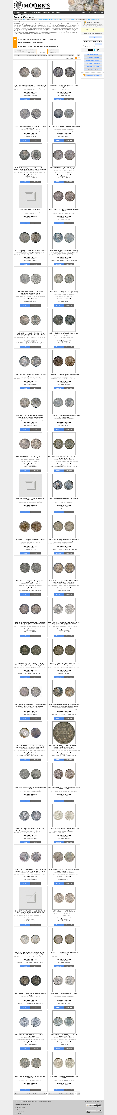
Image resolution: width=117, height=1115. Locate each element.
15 (35, 55)
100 (79, 55)
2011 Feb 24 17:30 (31, 51)
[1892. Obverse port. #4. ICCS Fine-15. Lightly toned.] (64, 72)
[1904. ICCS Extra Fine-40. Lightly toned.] (30, 444)
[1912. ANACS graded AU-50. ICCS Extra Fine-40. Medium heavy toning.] (64, 733)
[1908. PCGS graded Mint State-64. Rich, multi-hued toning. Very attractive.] (64, 568)
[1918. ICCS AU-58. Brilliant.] (64, 898)
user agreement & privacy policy (45, 1101)
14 (33, 55)
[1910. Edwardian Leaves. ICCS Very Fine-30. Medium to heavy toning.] (64, 650)
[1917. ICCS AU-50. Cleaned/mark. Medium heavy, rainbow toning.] (64, 857)
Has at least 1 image (90, 46)
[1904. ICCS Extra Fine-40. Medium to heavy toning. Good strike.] (64, 444)
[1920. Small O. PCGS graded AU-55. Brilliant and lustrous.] (64, 1022)
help (45, 12)
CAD (24, 19)
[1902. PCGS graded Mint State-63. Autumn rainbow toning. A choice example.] (30, 361)
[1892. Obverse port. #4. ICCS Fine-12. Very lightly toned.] (30, 113)
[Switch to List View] (79, 58)
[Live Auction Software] (94, 1106)
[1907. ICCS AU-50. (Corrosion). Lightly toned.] (30, 526)
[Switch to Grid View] (76, 58)
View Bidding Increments (93, 57)
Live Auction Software (96, 1107)
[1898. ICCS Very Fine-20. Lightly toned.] (64, 155)
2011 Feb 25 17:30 (42, 51)
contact (51, 12)
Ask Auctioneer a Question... (93, 75)
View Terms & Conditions (93, 66)
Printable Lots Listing (93, 69)
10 (70, 55)
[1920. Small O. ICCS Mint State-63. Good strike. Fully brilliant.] (30, 1022)
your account (37, 12)
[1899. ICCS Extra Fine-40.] (30, 196)
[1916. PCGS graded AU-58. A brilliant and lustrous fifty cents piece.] (64, 815)
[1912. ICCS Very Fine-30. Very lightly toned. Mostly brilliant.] (64, 774)
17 (41, 55)
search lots (26, 12)
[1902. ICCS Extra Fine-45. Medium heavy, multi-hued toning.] (64, 361)
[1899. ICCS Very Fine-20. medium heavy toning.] (64, 196)
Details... (25, 99)
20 (72, 55)
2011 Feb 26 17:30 (53, 51)
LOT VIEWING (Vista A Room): (92, 19)
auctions (17, 12)
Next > (61, 55)
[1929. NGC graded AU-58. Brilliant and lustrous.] (64, 1063)
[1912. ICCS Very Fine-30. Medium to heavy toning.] (30, 774)
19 (46, 55)
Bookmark (35, 99)
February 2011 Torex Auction (28, 14)
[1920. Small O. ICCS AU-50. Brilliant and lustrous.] (30, 1063)
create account (97, 12)
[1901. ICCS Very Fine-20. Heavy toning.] (64, 320)
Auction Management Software (94, 1113)
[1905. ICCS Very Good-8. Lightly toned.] (64, 485)
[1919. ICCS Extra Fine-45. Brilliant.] (64, 980)
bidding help (34, 1101)
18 (44, 55)
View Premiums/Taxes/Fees (92, 60)
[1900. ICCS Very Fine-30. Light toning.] (64, 279)
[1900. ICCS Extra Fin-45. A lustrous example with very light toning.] (30, 279)
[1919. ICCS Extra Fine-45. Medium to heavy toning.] (30, 980)
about (58, 12)
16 (38, 55)
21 (52, 55)
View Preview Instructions (93, 54)
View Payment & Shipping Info (93, 63)
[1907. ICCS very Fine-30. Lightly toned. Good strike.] (30, 568)
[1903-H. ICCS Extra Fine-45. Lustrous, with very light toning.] (64, 402)
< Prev (17, 55)
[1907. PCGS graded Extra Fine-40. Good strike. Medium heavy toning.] (64, 526)
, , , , (55, 19)
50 (75, 55)
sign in (84, 12)
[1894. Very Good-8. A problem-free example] (64, 113)
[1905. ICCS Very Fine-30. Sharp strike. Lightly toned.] (30, 485)
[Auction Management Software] (94, 1112)
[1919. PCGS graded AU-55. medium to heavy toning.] (64, 939)
